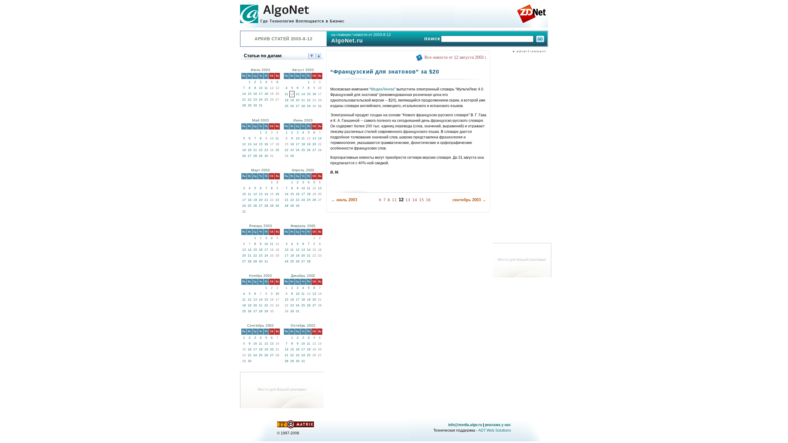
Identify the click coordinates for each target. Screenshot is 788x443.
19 (292, 100)
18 (266, 93)
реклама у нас (498, 425)
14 (244, 93)
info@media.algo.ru (465, 425)
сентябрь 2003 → (469, 200)
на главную (341, 35)
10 (261, 88)
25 (266, 99)
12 (244, 144)
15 (249, 93)
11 (266, 88)
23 (255, 99)
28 (244, 105)
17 (261, 93)
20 (298, 100)
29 (249, 105)
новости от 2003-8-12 (372, 35)
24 (261, 99)
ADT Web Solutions (494, 430)
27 (298, 106)
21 (244, 99)
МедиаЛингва (382, 89)
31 (261, 105)
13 (298, 94)
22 (249, 99)
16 (255, 93)
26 (292, 106)
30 (255, 105)
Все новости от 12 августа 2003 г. (455, 57)
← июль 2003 (344, 200)
